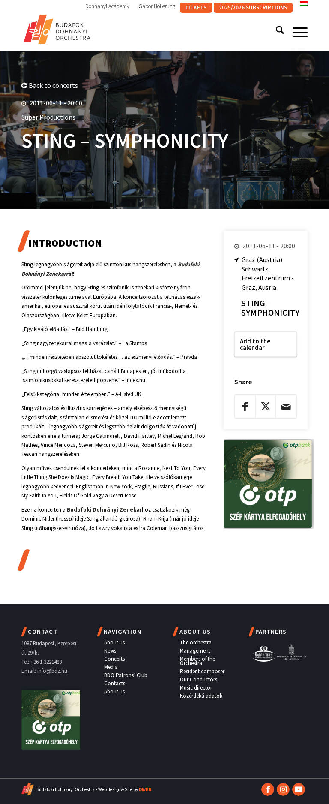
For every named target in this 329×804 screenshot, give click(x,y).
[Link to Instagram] (283, 789)
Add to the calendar (255, 344)
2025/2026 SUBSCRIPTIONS (253, 7)
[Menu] (296, 31)
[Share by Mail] (286, 406)
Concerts (114, 658)
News (110, 650)
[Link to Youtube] (298, 789)
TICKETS (195, 7)
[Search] (275, 31)
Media (111, 667)
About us (114, 642)
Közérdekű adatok (201, 695)
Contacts (114, 683)
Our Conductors (198, 679)
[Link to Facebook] (267, 789)
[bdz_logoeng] (57, 27)
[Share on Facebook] (245, 406)
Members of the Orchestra (197, 661)
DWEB (145, 789)
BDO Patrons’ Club (125, 675)
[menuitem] (107, 6)
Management (195, 650)
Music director (196, 687)
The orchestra (196, 642)
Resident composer (202, 671)
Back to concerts (52, 85)
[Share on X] (265, 406)
